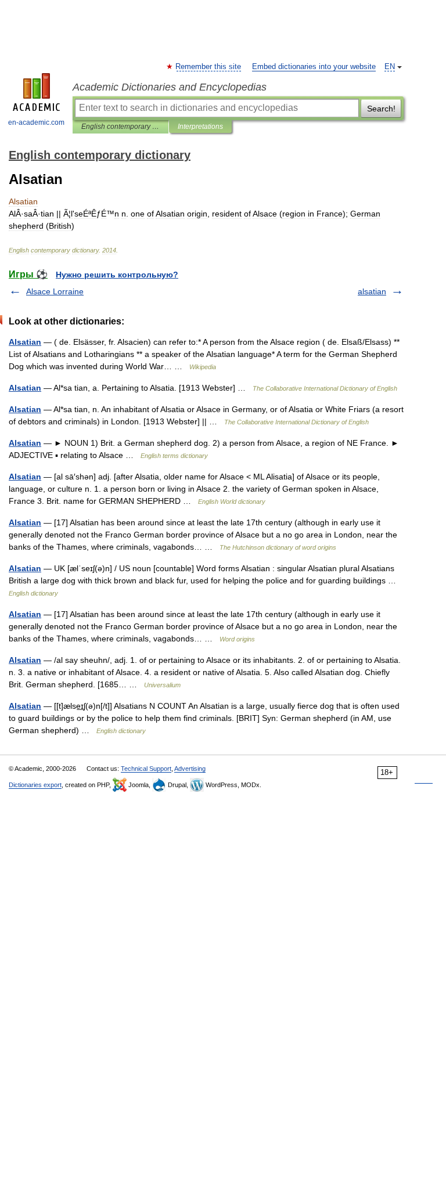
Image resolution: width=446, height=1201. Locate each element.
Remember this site (209, 67)
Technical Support (146, 768)
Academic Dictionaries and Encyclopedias (170, 87)
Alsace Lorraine (55, 291)
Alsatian (25, 342)
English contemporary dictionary (120, 126)
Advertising (190, 768)
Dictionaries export (35, 784)
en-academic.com (36, 122)
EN (389, 67)
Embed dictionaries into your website (314, 67)
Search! (381, 108)
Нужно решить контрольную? (117, 274)
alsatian (372, 291)
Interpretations (200, 126)
